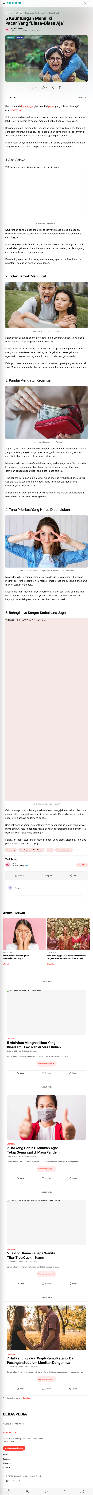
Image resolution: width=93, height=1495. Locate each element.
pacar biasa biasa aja (65, 850)
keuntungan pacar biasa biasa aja (32, 850)
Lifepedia (19, 13)
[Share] (53, 87)
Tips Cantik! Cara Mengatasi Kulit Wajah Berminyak (16, 957)
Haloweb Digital (35, 1476)
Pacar (50, 850)
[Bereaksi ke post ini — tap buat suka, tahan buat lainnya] (34, 87)
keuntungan (27, 106)
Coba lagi (26, 1398)
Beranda (9, 13)
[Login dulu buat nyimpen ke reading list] (60, 87)
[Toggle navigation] (4, 3)
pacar (51, 106)
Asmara (20, 37)
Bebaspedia (15, 1414)
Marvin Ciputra (17, 28)
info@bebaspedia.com (14, 1448)
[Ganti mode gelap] (85, 3)
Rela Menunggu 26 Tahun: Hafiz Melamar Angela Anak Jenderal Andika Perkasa (66, 957)
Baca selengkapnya (45, 1063)
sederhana (16, 110)
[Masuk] (89, 3)
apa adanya (12, 850)
